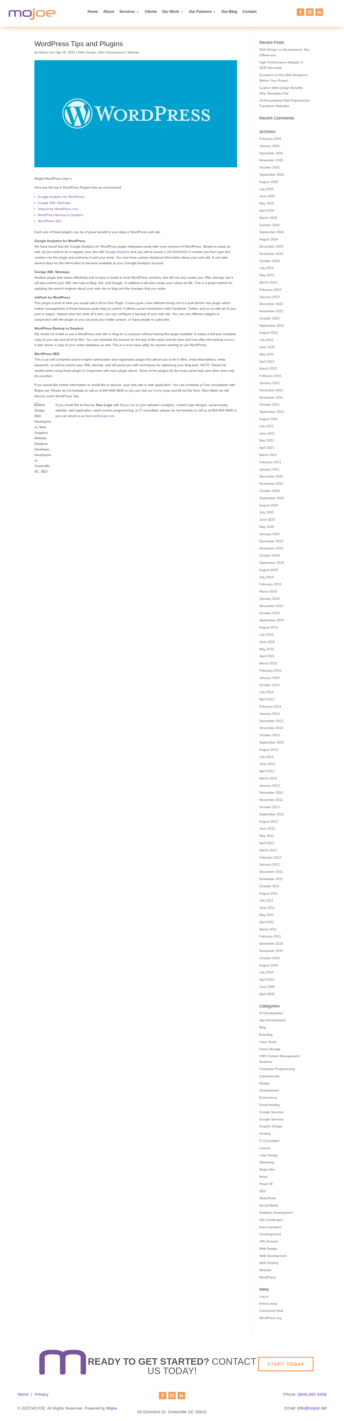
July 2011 (266, 900)
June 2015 (267, 642)
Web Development (111, 52)
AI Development (271, 1013)
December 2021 (271, 390)
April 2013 (266, 771)
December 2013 (271, 721)
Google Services (271, 1112)
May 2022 (266, 354)
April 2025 (266, 210)
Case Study (267, 1042)
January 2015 (269, 678)
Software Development (276, 1212)
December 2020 (271, 476)
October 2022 (269, 318)
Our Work (170, 12)
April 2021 (266, 447)
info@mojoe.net (312, 1408)
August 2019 (268, 570)
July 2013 (266, 757)
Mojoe (111, 1408)
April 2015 (266, 656)
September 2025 (271, 174)
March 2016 (268, 591)
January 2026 (269, 146)
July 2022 (266, 340)
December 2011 (271, 872)
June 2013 (267, 764)
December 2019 (271, 541)
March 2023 (268, 282)
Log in (263, 1296)
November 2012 (271, 800)
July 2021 (266, 426)
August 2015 (268, 627)
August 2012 (268, 821)
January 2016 (269, 598)
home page (162, 390)
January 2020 (269, 534)
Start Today (285, 1364)
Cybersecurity (269, 1076)
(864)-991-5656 (312, 1394)
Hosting (265, 1133)
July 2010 (266, 972)
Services (127, 12)
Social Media (268, 1205)
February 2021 (270, 462)
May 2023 (266, 275)
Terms (23, 1394)
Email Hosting (269, 1105)
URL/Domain (268, 1241)
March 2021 (268, 455)
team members (270, 1227)
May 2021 (266, 440)
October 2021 (269, 404)
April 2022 (266, 361)
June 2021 (267, 433)
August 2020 (268, 505)
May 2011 (266, 915)
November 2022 (271, 311)
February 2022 (270, 376)
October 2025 (269, 167)
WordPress (267, 1277)
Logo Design (268, 1155)
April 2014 (266, 699)
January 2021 (269, 469)
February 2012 (270, 857)
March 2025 (268, 218)
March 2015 (268, 663)
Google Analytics (117, 252)
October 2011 (269, 886)
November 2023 (271, 254)
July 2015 (266, 634)
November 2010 (271, 951)
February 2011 (270, 936)
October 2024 (269, 225)
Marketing (266, 1162)
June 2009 (267, 987)
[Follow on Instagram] (310, 12)
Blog (262, 1027)
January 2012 (269, 864)
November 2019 (271, 548)
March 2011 (268, 929)
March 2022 (268, 368)
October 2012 (269, 807)
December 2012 (271, 792)
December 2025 (271, 153)
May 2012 (266, 836)
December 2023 (271, 246)
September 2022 (271, 325)
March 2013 (268, 778)
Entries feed (268, 1303)
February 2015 (270, 670)
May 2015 (266, 649)
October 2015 (269, 613)
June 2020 (267, 519)
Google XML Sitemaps (54, 203)
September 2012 (271, 814)
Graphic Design (270, 1126)
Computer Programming (277, 1069)
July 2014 (266, 692)
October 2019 (269, 555)
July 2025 (266, 189)
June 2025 (267, 196)
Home (93, 12)
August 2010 (268, 965)
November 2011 (271, 879)
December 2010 (271, 943)
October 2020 (269, 491)
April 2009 (266, 994)
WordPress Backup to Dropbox (60, 215)
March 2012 (268, 850)
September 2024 (271, 232)
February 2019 (270, 584)
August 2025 (268, 182)
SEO (262, 1191)
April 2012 (266, 843)
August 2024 (268, 239)
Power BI (266, 1184)
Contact (249, 12)
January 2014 (269, 714)
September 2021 (271, 412)
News (263, 1177)
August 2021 (268, 419)
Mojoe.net (46, 52)
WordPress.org (270, 1318)
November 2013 (271, 728)
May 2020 (266, 527)
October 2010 (269, 958)
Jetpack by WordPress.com (58, 209)
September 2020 (271, 498)
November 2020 (271, 483)
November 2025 (271, 160)
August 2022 (268, 332)
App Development (272, 1020)
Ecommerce (268, 1097)
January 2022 (269, 383)
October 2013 (269, 735)
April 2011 (266, 922)
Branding (266, 1034)
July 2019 (266, 577)
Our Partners (200, 12)
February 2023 (270, 289)
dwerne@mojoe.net (99, 416)
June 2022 (267, 347)
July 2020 (266, 512)
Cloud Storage (270, 1049)
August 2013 (268, 749)
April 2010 (266, 979)
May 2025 (266, 203)
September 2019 (271, 563)
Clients (151, 12)
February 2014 (270, 706)
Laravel (264, 1148)
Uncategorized (270, 1234)
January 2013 (269, 785)
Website (133, 52)
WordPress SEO (50, 221)
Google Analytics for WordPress (61, 197)
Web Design (87, 52)
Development (269, 1090)
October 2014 (269, 685)
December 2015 (271, 606)
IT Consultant (269, 1141)
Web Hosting (268, 1263)
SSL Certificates (271, 1220)
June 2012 (267, 828)
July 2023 (266, 268)
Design (264, 1083)
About (108, 12)
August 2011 (268, 893)
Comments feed (271, 1310)
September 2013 (271, 742)
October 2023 (269, 261)
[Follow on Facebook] (300, 12)
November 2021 (271, 397)
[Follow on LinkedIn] (319, 12)
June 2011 (267, 907)
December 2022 (271, 304)
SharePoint (267, 1198)
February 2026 (270, 138)
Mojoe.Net (266, 1169)
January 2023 (269, 297)
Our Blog (229, 12)
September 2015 (271, 620)
